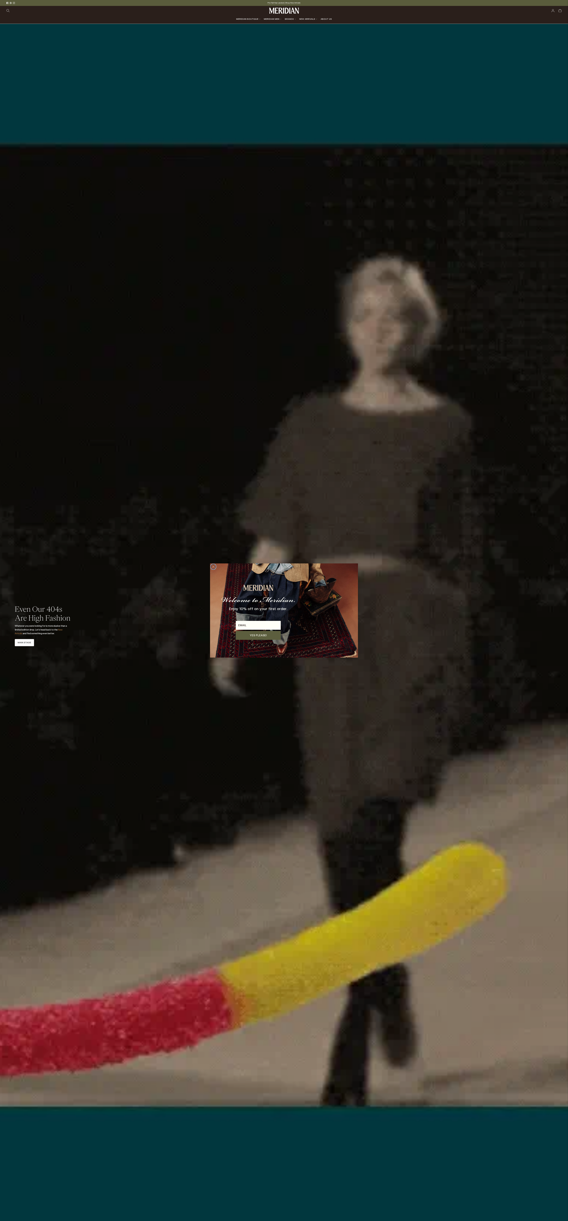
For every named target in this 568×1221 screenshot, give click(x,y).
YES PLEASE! (258, 635)
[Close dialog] (213, 566)
